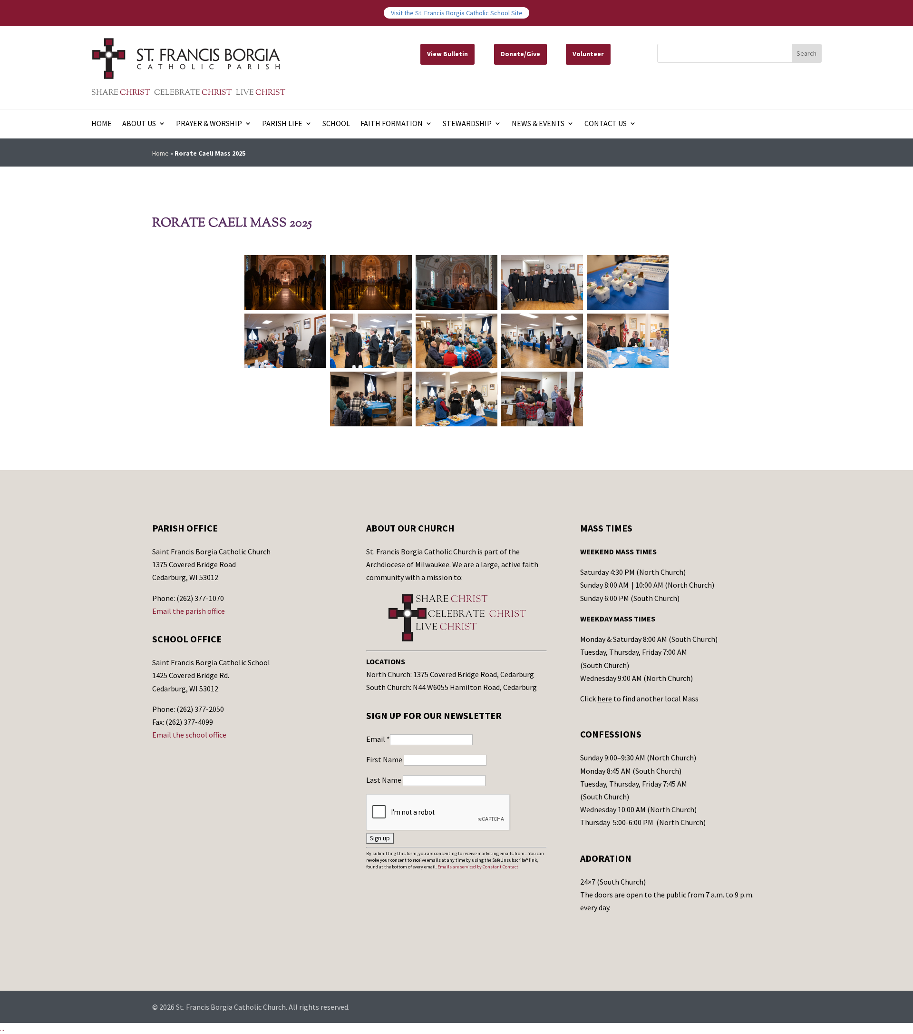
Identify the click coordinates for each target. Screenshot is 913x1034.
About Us (139, 124)
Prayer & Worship (209, 124)
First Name (385, 759)
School (336, 124)
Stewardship (467, 124)
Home (101, 124)
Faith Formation (391, 124)
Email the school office (189, 734)
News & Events (538, 124)
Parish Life (282, 124)
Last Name (384, 780)
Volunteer (588, 53)
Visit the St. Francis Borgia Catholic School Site (457, 13)
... (2, 1028)
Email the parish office (188, 611)
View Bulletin (447, 53)
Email (378, 739)
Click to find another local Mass (639, 698)
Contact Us (605, 124)
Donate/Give (520, 53)
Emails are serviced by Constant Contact (477, 867)
